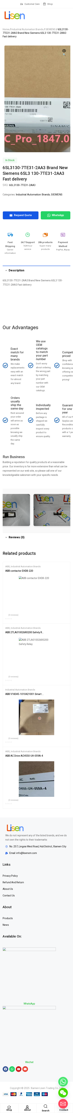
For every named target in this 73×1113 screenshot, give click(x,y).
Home (6, 29)
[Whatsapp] (12, 1069)
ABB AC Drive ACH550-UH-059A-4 (24, 756)
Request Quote (23, 215)
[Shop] (9, 1107)
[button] (64, 53)
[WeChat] (63, 1093)
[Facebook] (5, 1069)
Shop (9, 1110)
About (27, 1110)
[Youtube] (18, 1069)
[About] (27, 1107)
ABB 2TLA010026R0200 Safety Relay (24, 632)
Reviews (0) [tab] (16, 537)
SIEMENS (50, 29)
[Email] (63, 1104)
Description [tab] (16, 270)
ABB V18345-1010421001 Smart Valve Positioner (24, 694)
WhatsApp (58, 215)
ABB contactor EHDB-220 (19, 571)
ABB (7, 566)
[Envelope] (25, 1069)
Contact (63, 1110)
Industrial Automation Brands (27, 29)
